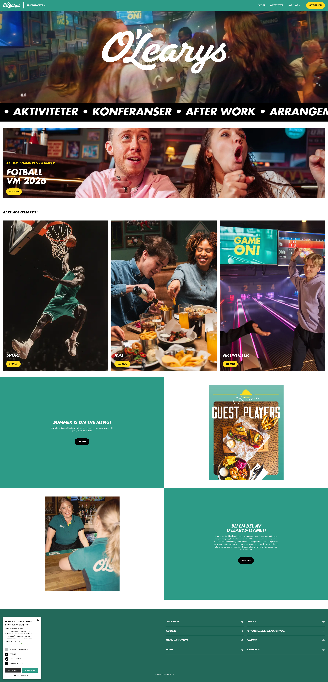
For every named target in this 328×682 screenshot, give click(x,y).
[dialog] (22, 648)
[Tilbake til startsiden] (11, 5)
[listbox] (38, 620)
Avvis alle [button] (13, 670)
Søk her (246, 560)
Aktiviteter (276, 5)
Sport (261, 5)
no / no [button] (293, 5)
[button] (36, 5)
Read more (25, 644)
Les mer (82, 442)
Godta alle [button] (30, 670)
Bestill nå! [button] (315, 5)
